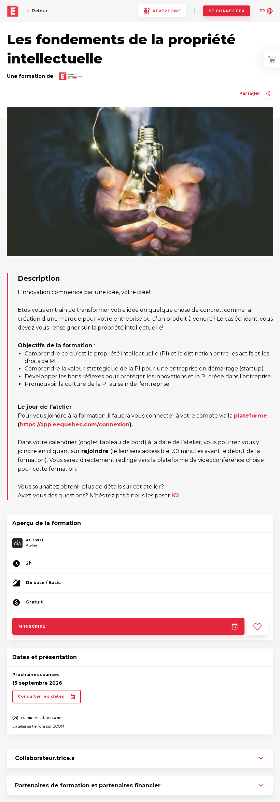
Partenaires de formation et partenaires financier (87, 785)
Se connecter (227, 11)
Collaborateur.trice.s (44, 758)
